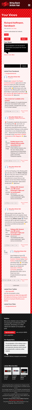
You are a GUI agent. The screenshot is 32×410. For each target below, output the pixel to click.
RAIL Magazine (17, 136)
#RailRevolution (20, 299)
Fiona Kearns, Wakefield (11, 58)
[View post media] (6, 252)
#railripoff (12, 299)
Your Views (9, 15)
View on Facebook (24, 110)
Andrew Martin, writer (10, 358)
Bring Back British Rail (11, 4)
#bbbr (17, 295)
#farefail (24, 297)
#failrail (6, 301)
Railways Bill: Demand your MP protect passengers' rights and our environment (17, 189)
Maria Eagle (17, 93)
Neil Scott (21, 403)
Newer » (24, 39)
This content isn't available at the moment (14, 99)
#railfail (20, 297)
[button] (12, 111)
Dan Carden (24, 93)
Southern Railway (15, 259)
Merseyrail (7, 84)
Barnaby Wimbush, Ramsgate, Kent (14, 57)
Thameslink (23, 257)
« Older (7, 39)
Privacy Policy (12, 398)
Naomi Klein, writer (9, 360)
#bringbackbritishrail (9, 295)
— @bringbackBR (9, 291)
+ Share (6, 34)
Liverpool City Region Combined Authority (13, 82)
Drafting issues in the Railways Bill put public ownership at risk (17, 143)
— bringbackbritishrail (10, 73)
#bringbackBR (23, 295)
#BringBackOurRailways (11, 297)
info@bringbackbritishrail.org (16, 400)
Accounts (5, 398)
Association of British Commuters (16, 268)
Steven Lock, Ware (9, 55)
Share (23, 112)
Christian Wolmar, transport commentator (15, 356)
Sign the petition (9, 332)
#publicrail (7, 299)
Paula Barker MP (9, 95)
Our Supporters (9, 340)
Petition (6, 318)
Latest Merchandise (10, 366)
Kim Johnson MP (9, 93)
